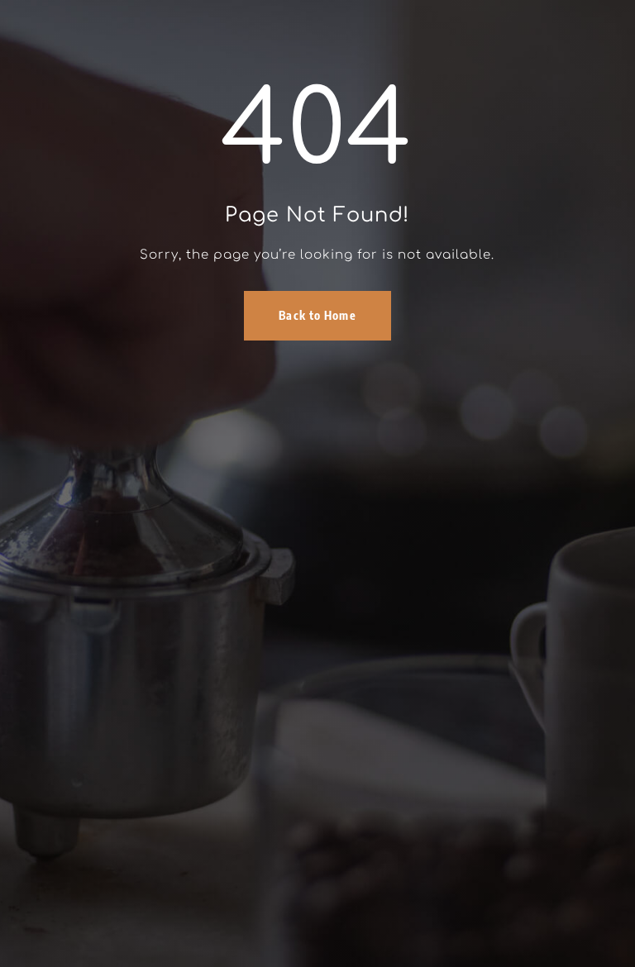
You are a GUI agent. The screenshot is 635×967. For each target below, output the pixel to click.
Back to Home (317, 315)
